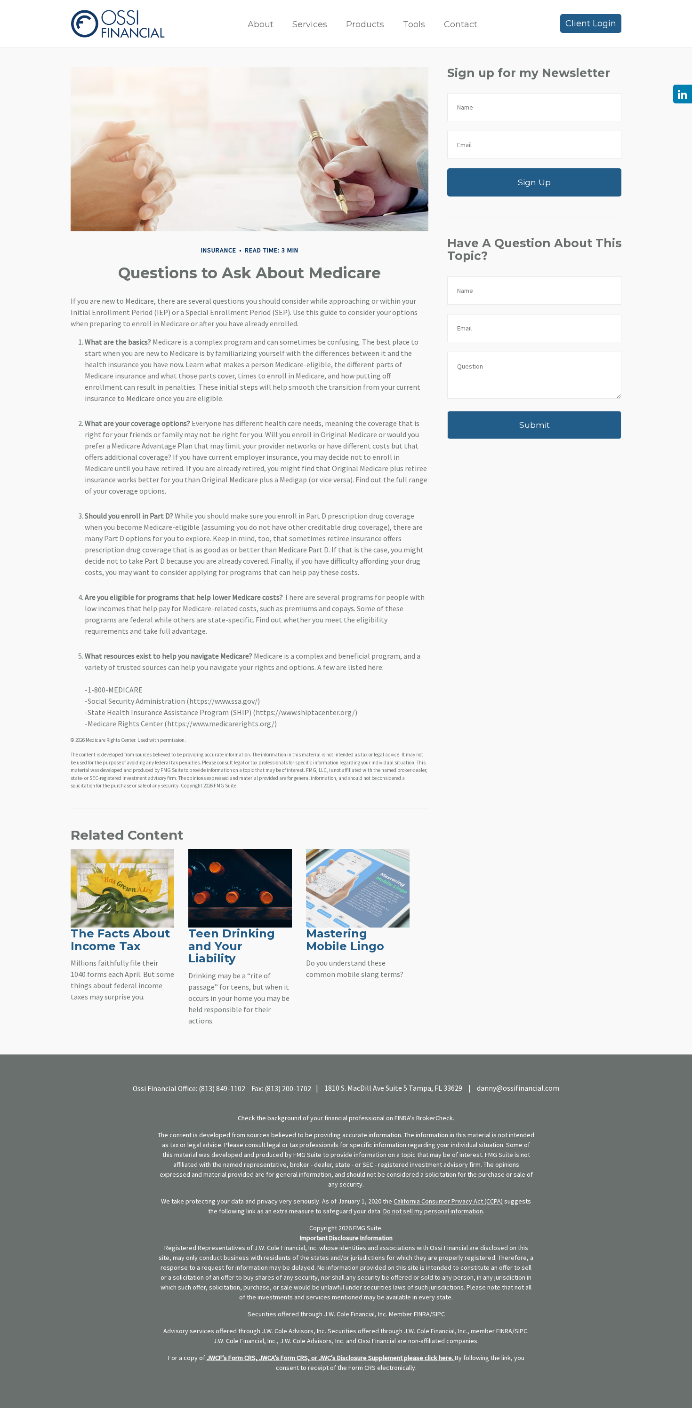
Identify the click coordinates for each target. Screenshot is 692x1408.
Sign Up (534, 182)
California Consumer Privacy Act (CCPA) (448, 1201)
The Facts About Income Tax (120, 939)
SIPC (438, 1314)
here (445, 1357)
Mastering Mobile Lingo (345, 939)
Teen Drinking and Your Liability (231, 946)
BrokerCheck (434, 1118)
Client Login (590, 23)
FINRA (422, 1314)
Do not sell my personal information (433, 1211)
